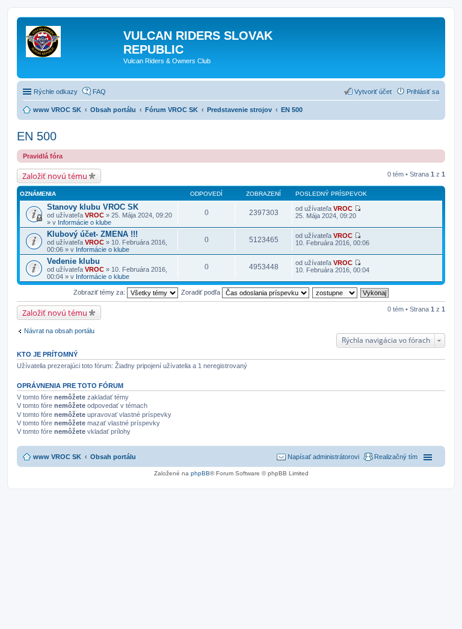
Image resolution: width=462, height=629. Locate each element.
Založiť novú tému (54, 176)
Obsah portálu (113, 456)
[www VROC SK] (71, 39)
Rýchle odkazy (56, 91)
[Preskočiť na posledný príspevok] (357, 208)
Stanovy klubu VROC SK (92, 206)
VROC (94, 215)
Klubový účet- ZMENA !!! (92, 234)
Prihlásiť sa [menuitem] (423, 91)
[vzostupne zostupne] (335, 292)
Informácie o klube (84, 222)
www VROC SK (57, 456)
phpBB (200, 473)
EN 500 (37, 136)
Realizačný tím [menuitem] (395, 456)
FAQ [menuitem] (99, 91)
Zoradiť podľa (201, 292)
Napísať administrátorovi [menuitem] (323, 456)
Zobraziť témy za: (100, 292)
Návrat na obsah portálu (59, 330)
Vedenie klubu (73, 261)
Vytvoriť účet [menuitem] (373, 91)
